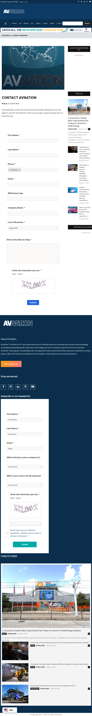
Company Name (15, 207)
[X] (87, 1)
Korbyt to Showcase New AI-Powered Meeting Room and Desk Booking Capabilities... (84, 194)
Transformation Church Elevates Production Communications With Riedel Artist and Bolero (59, 642)
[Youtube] (90, 1)
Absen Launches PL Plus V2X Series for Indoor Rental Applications (84, 212)
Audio (4, 633)
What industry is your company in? (23, 457)
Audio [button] (20, 274)
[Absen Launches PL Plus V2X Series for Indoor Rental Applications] (73, 210)
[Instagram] (81, 1)
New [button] (14, 274)
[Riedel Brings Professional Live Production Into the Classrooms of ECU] (15, 694)
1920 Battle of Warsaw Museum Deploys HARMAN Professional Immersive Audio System (59, 664)
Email (10, 178)
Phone (11, 164)
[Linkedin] (84, 1)
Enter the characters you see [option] (26, 270)
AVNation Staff (72, 129)
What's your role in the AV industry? (24, 476)
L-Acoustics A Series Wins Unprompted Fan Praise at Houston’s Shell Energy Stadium (41, 631)
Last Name (13, 149)
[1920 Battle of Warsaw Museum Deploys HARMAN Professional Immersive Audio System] (73, 167)
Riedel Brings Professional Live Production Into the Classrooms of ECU (52, 686)
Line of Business (15, 222)
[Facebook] (78, 1)
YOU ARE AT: (6, 35)
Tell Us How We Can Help (18, 239)
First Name (13, 135)
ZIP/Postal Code (15, 193)
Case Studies (35, 688)
